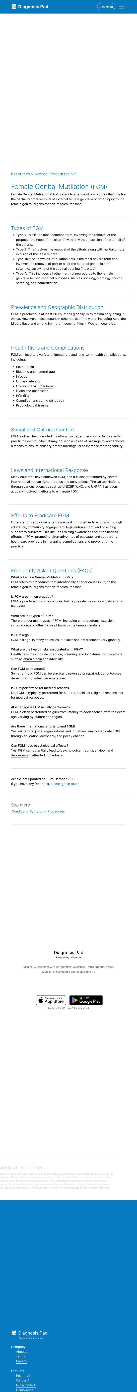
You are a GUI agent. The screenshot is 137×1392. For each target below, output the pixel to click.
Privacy (21, 1361)
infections (46, 386)
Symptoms (38, 811)
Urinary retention (28, 381)
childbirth (56, 400)
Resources (20, 174)
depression (19, 755)
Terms (20, 1356)
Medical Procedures (52, 174)
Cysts (20, 391)
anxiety (100, 750)
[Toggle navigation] (122, 6)
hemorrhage (46, 372)
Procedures (56, 811)
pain (30, 367)
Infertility (23, 396)
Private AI (23, 1376)
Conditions (20, 811)
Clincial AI (23, 1380)
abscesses (40, 391)
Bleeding (22, 372)
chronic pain (32, 659)
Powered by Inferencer (68, 957)
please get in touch (65, 784)
